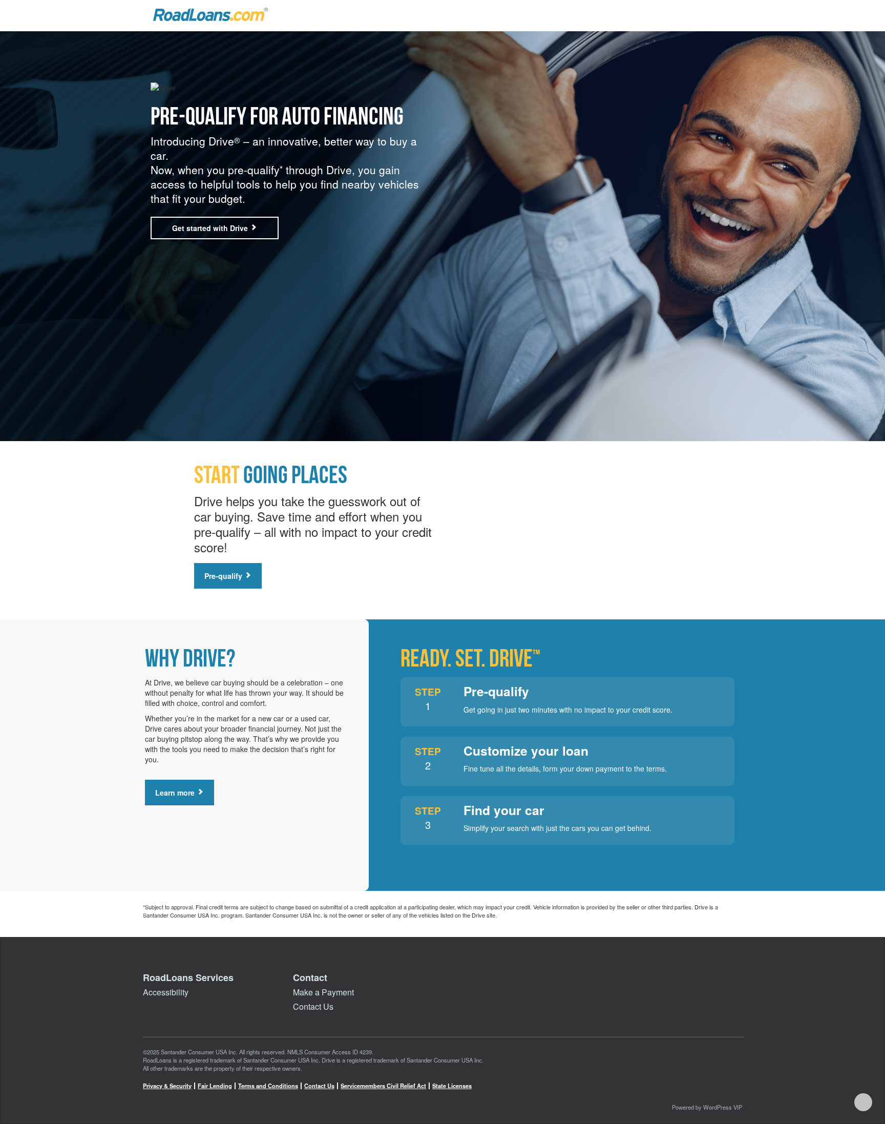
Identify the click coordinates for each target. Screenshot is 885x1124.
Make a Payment (323, 992)
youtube (688, 1090)
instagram (734, 1090)
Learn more (176, 792)
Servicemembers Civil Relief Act (383, 1086)
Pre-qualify (224, 576)
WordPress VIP (722, 1107)
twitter (711, 1090)
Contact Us (313, 1006)
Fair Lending (215, 1086)
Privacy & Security (167, 1086)
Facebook (665, 1090)
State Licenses (452, 1086)
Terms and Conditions (268, 1086)
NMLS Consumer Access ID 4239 (329, 1052)
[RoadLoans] (210, 14)
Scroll (863, 1102)
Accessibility (165, 992)
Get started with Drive (211, 228)
